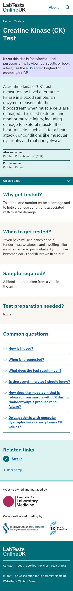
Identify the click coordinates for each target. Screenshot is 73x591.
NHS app (33, 68)
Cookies (31, 565)
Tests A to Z (58, 565)
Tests (17, 21)
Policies (43, 565)
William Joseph (28, 581)
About (54, 7)
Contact (8, 565)
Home (7, 21)
